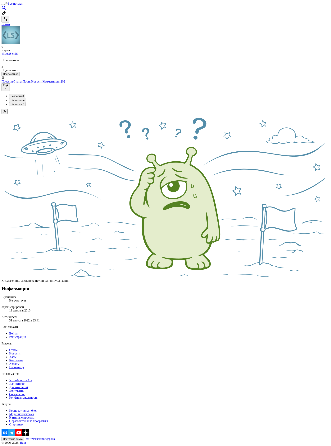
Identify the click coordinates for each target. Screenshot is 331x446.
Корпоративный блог (23, 410)
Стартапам (16, 424)
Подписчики (18, 100)
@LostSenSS (10, 53)
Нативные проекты (21, 417)
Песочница (16, 367)
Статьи (18, 81)
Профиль (7, 81)
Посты (27, 81)
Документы (16, 390)
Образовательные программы (28, 421)
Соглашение (17, 394)
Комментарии (54, 81)
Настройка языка (13, 439)
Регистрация (17, 337)
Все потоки (15, 3)
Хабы (12, 356)
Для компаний (18, 387)
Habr (22, 442)
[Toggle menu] (3, 4)
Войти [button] (6, 24)
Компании (16, 360)
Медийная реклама (21, 414)
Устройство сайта (20, 380)
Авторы (14, 363)
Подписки (17, 104)
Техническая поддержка (40, 438)
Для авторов (17, 383)
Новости (37, 81)
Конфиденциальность (23, 397)
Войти (13, 333)
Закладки (17, 96)
